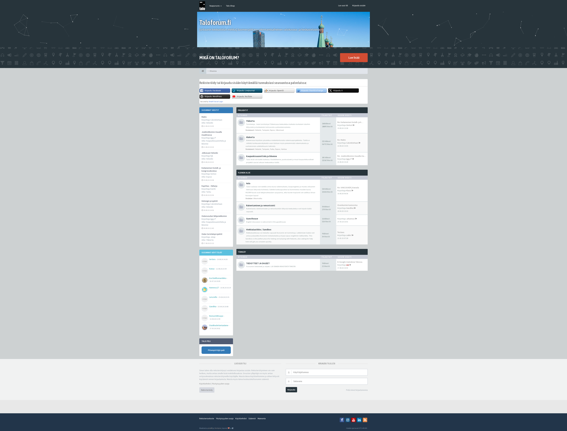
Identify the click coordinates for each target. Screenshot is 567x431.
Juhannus (350, 218)
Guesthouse (252, 218)
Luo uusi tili (343, 5)
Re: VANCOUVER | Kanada (348, 187)
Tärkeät (242, 252)
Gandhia (349, 208)
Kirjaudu (291, 389)
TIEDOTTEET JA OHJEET (258, 263)
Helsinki (209, 122)
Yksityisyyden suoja (220, 383)
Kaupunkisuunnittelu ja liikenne (261, 156)
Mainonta (262, 418)
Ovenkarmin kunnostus (347, 205)
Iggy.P (349, 159)
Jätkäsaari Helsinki (210, 153)
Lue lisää (353, 57)
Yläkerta (210, 240)
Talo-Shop (230, 5)
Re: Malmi (341, 140)
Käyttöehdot (205, 383)
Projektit (243, 110)
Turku (208, 191)
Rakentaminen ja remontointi (260, 205)
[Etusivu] (202, 71)
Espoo (209, 176)
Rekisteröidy (207, 390)
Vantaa (284, 149)
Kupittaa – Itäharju (209, 186)
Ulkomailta (257, 198)
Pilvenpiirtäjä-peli (216, 350)
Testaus (340, 232)
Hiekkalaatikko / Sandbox (258, 229)
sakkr (348, 235)
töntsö (349, 125)
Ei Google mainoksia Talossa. (350, 262)
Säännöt (252, 418)
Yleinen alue (244, 172)
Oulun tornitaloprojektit (212, 234)
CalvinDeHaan (352, 143)
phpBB (210, 428)
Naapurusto (215, 5)
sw (347, 265)
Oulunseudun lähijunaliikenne (214, 216)
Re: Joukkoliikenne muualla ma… (351, 156)
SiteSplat (218, 428)
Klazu (348, 190)
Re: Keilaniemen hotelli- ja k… (350, 122)
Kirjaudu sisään (358, 5)
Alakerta (250, 137)
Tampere (265, 130)
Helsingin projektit (210, 201)
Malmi (204, 117)
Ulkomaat (280, 130)
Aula (248, 183)
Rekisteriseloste (206, 418)
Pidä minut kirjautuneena (357, 390)
